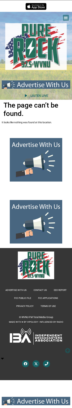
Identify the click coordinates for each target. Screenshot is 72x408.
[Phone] (46, 363)
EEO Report (60, 290)
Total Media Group (43, 317)
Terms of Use (48, 306)
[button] (66, 18)
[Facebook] (25, 363)
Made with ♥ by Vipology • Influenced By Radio (36, 322)
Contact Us (40, 290)
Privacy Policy (25, 306)
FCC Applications (48, 298)
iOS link (36, 6)
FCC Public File (22, 298)
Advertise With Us (16, 290)
